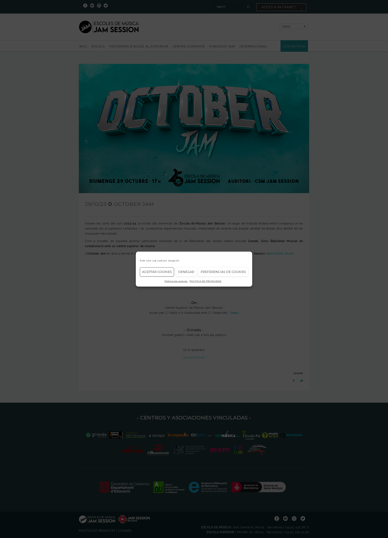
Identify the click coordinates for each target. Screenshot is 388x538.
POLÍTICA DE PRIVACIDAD (205, 281)
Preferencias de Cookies (223, 272)
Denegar (186, 272)
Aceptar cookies (157, 272)
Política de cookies (176, 281)
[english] (173, 260)
